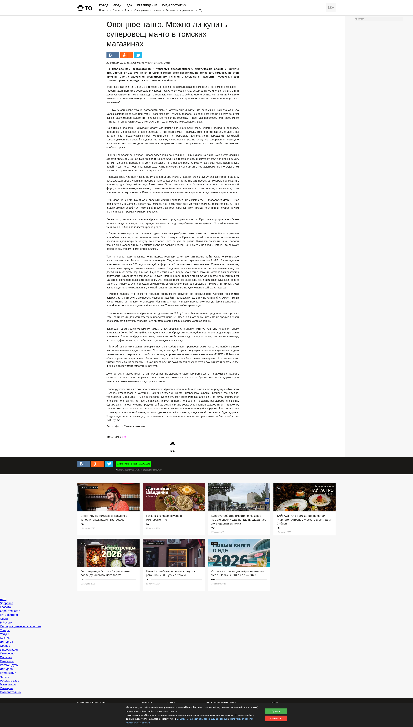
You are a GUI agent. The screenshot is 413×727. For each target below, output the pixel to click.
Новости (103, 10)
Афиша (157, 10)
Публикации (8, 672)
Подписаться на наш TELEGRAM (133, 464)
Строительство (10, 611)
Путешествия (9, 614)
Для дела (6, 669)
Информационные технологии (20, 626)
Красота (5, 607)
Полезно (6, 657)
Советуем (6, 688)
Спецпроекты (141, 10)
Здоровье (6, 603)
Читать (4, 676)
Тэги (127, 10)
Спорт (4, 618)
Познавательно (10, 692)
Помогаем (7, 661)
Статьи (116, 10)
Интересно (7, 653)
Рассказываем (9, 680)
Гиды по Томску (174, 5)
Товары (5, 630)
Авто (3, 599)
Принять (276, 711)
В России (6, 622)
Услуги (4, 634)
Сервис (5, 645)
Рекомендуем (9, 665)
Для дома (6, 641)
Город (103, 5)
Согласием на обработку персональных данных (202, 718)
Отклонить (275, 718)
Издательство (187, 10)
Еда (129, 5)
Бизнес (5, 638)
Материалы (8, 684)
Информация (9, 649)
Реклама (170, 10)
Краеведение (147, 5)
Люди (117, 5)
